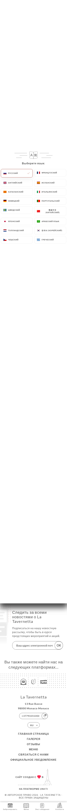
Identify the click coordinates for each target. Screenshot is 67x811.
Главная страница (33, 733)
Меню (33, 749)
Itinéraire (59, 809)
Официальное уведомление (33, 759)
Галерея (33, 738)
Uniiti (44, 788)
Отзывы (33, 744)
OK (59, 645)
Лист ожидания (42, 809)
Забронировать (10, 809)
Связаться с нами (33, 754)
